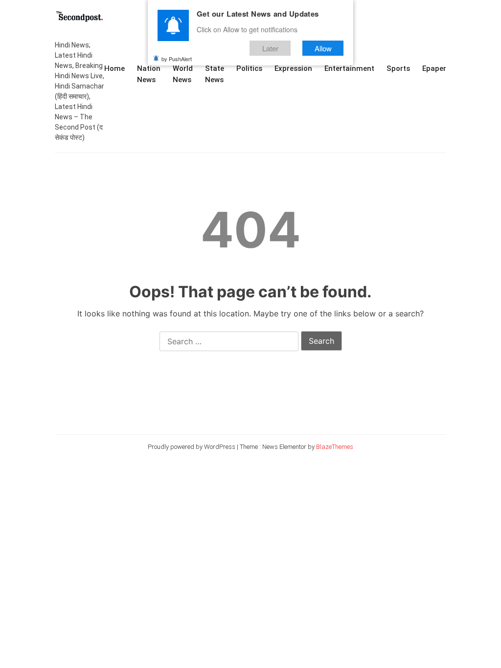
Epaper (434, 68)
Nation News (148, 74)
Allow (323, 48)
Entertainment (349, 68)
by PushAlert (176, 59)
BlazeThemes (334, 446)
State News (214, 74)
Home (114, 68)
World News (183, 74)
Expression (293, 68)
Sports (398, 68)
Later (270, 48)
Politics (249, 68)
